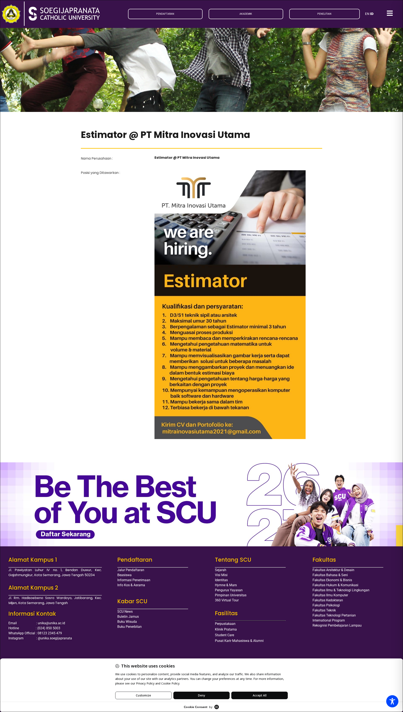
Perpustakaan (225, 624)
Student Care (224, 635)
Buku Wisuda (127, 622)
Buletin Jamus (128, 617)
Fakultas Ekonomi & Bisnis (332, 580)
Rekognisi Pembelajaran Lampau (337, 625)
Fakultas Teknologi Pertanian (334, 615)
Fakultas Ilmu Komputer (330, 595)
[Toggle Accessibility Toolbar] (392, 701)
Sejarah (220, 570)
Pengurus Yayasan (229, 590)
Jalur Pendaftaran (130, 570)
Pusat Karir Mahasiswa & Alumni (239, 641)
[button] (4, 69)
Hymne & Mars (226, 585)
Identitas (221, 580)
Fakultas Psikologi (326, 605)
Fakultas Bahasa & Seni (330, 575)
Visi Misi (221, 575)
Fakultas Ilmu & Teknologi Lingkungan (341, 590)
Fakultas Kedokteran (328, 600)
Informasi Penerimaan (133, 580)
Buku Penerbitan (129, 627)
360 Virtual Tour (227, 600)
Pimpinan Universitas (230, 595)
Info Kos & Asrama (131, 585)
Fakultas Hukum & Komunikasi (335, 585)
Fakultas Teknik (324, 610)
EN (367, 13)
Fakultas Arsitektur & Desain (333, 570)
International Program (329, 620)
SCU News (125, 612)
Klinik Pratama (226, 629)
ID (372, 13)
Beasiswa (124, 575)
